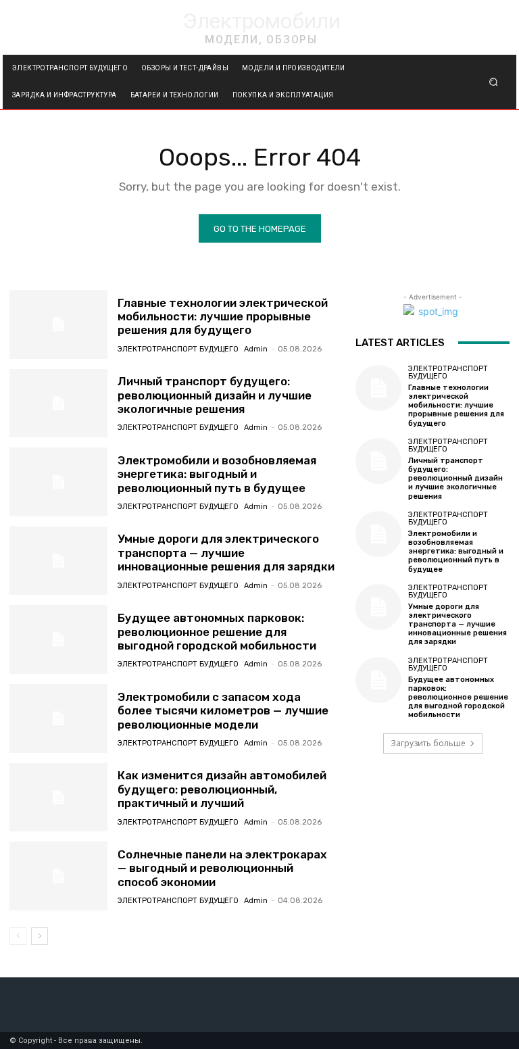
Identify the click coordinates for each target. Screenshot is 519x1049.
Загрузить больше (428, 743)
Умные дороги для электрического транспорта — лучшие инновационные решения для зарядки (226, 552)
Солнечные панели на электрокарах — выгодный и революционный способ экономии (222, 868)
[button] (493, 82)
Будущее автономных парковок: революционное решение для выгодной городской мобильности (217, 631)
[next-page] (39, 936)
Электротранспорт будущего (178, 349)
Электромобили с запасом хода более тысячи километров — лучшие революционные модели (223, 710)
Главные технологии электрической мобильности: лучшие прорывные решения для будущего (223, 316)
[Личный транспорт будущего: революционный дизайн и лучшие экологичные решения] (58, 403)
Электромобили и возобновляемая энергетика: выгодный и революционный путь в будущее (217, 474)
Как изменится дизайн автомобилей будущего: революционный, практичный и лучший (222, 789)
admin (256, 349)
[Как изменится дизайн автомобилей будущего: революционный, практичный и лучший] (58, 797)
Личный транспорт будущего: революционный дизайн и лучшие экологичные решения (215, 395)
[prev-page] (17, 936)
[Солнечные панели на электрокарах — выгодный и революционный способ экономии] (58, 875)
